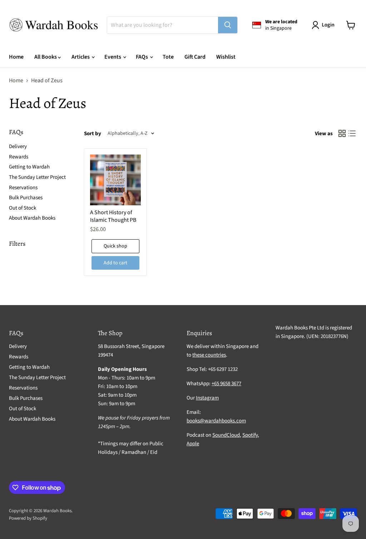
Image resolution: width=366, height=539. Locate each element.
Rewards (18, 157)
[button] (324, 25)
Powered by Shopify (28, 518)
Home (16, 57)
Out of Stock (22, 208)
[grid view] (342, 133)
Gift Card (195, 57)
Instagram (207, 398)
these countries (209, 355)
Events (113, 57)
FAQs (142, 57)
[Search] (227, 25)
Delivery (18, 146)
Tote (168, 57)
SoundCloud (226, 435)
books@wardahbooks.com (216, 421)
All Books (46, 57)
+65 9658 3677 (226, 383)
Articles (81, 57)
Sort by (92, 134)
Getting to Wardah (29, 167)
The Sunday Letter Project (37, 177)
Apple (193, 443)
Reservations (23, 187)
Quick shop (115, 246)
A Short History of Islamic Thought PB (113, 216)
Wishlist (226, 57)
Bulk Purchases (26, 197)
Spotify (250, 435)
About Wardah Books (32, 218)
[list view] (352, 133)
